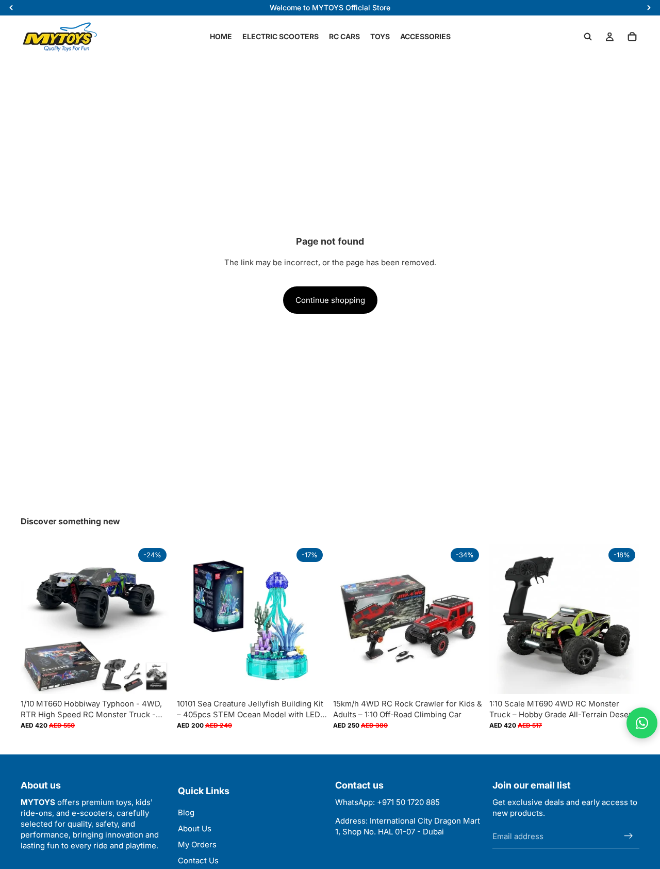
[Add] (311, 678)
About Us (194, 828)
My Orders (197, 844)
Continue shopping (330, 300)
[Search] (587, 36)
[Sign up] (628, 836)
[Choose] (154, 678)
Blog (186, 812)
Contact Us (198, 860)
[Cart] (632, 36)
